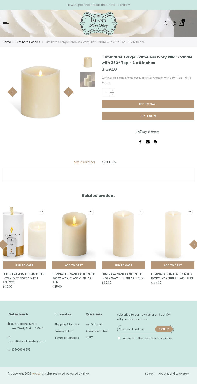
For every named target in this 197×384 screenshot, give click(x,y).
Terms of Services (67, 338)
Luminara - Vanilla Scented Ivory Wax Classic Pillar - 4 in (73, 278)
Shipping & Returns (67, 324)
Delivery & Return (147, 132)
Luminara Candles (28, 42)
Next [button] (68, 92)
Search (149, 374)
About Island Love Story (173, 374)
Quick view (41, 211)
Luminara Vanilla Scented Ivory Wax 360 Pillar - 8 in (172, 276)
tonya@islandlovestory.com (26, 341)
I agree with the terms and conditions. (147, 338)
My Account (94, 324)
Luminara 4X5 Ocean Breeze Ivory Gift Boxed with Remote (24, 278)
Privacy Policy (64, 331)
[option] (40, 92)
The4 (86, 374)
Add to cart (24, 265)
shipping (109, 162)
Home (7, 42)
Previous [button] (12, 92)
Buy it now (148, 116)
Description (84, 162)
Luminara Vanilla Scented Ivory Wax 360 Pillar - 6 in (123, 276)
